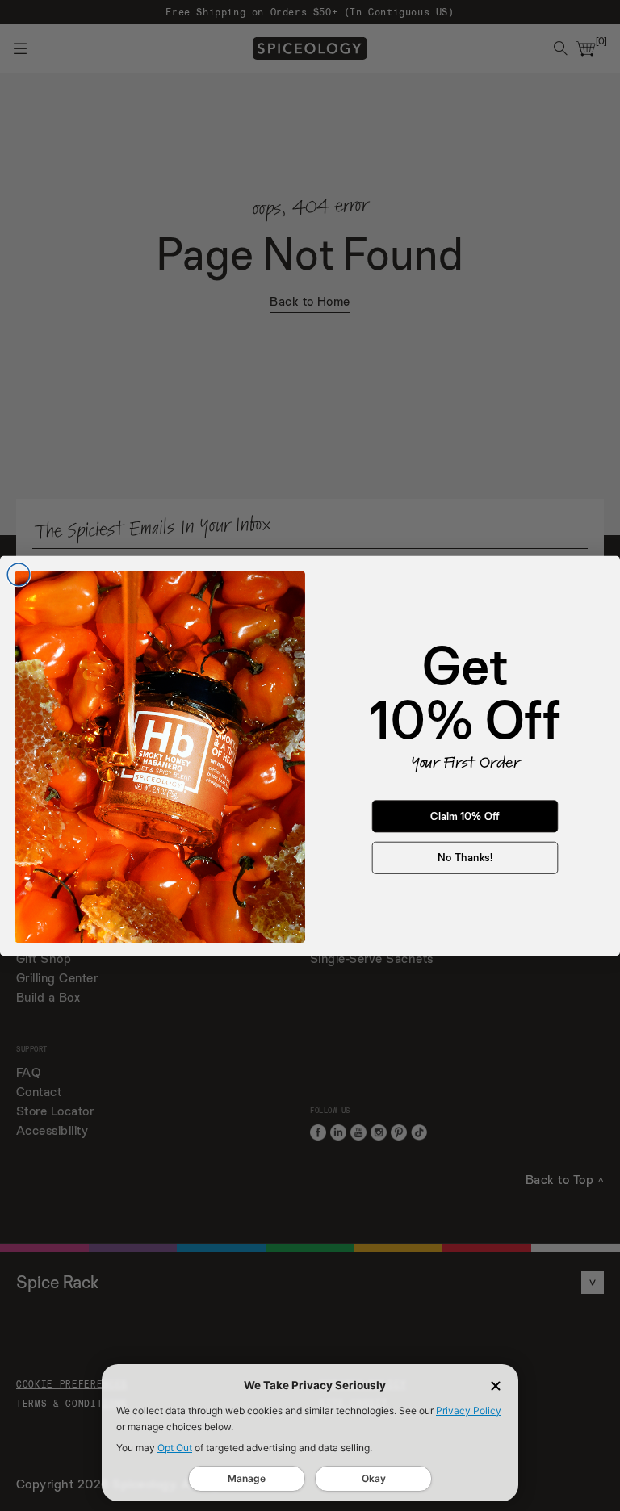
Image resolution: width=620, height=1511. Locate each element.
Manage (247, 1478)
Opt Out (174, 1448)
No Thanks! (465, 857)
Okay (374, 1478)
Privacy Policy (468, 1410)
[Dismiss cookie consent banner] (495, 1386)
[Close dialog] (18, 574)
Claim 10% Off (465, 816)
